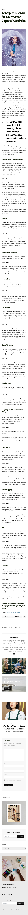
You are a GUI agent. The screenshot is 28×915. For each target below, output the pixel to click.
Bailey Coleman (15, 685)
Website (5, 774)
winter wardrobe (6, 629)
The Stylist (3, 9)
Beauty (10, 723)
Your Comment (7, 748)
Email (5, 769)
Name (5, 763)
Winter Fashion (18, 627)
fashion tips (5, 627)
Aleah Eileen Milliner (21, 24)
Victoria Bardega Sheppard (18, 731)
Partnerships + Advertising (9, 887)
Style (13, 723)
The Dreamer (6, 678)
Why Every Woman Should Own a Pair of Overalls (14, 727)
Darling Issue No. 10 (18, 612)
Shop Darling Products (8, 884)
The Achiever (6, 660)
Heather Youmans (16, 667)
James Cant (9, 612)
